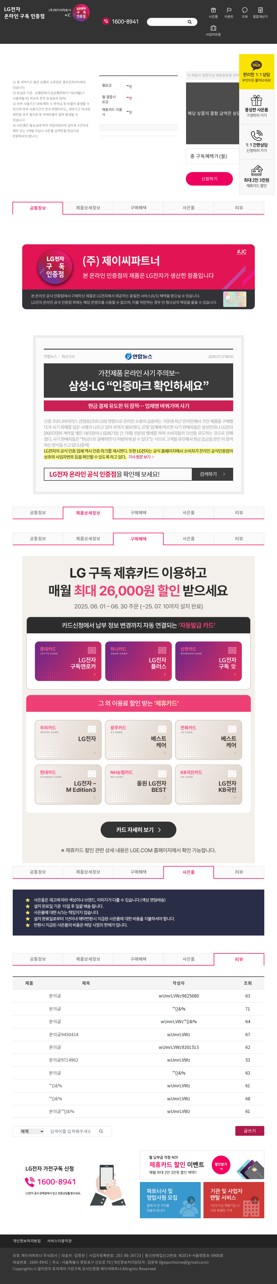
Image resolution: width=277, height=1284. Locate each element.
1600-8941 (125, 22)
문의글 (55, 996)
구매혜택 (138, 207)
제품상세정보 (88, 207)
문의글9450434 (63, 1034)
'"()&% (55, 1085)
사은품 (189, 207)
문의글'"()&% (61, 1111)
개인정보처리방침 (27, 1241)
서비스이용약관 (59, 1241)
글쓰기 (250, 1131)
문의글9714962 (63, 1060)
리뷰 (239, 207)
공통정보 (38, 208)
